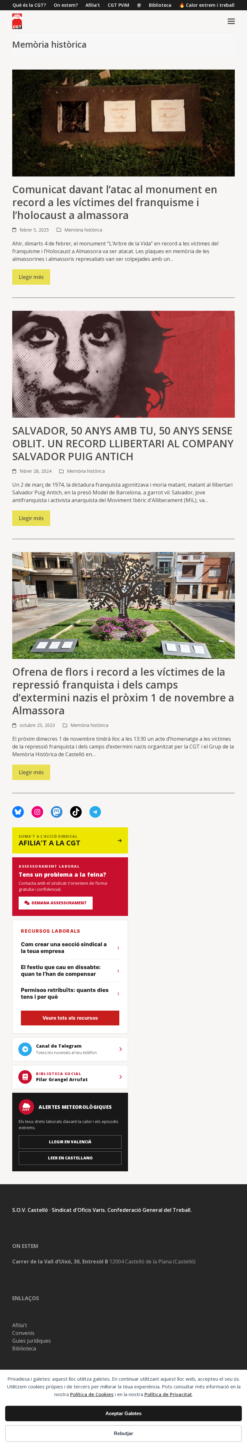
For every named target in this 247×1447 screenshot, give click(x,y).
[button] (231, 21)
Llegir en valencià (70, 1142)
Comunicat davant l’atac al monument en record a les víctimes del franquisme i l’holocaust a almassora (114, 202)
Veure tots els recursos (70, 1018)
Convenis (23, 1333)
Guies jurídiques (31, 1340)
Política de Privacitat (168, 1394)
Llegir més (31, 277)
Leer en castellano (70, 1158)
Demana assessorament (58, 903)
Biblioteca (24, 1348)
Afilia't (19, 1325)
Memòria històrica (83, 230)
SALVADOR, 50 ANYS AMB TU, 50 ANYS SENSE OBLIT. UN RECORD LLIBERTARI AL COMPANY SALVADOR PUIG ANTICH (122, 443)
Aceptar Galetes (123, 1413)
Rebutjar (123, 1433)
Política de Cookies (92, 1394)
